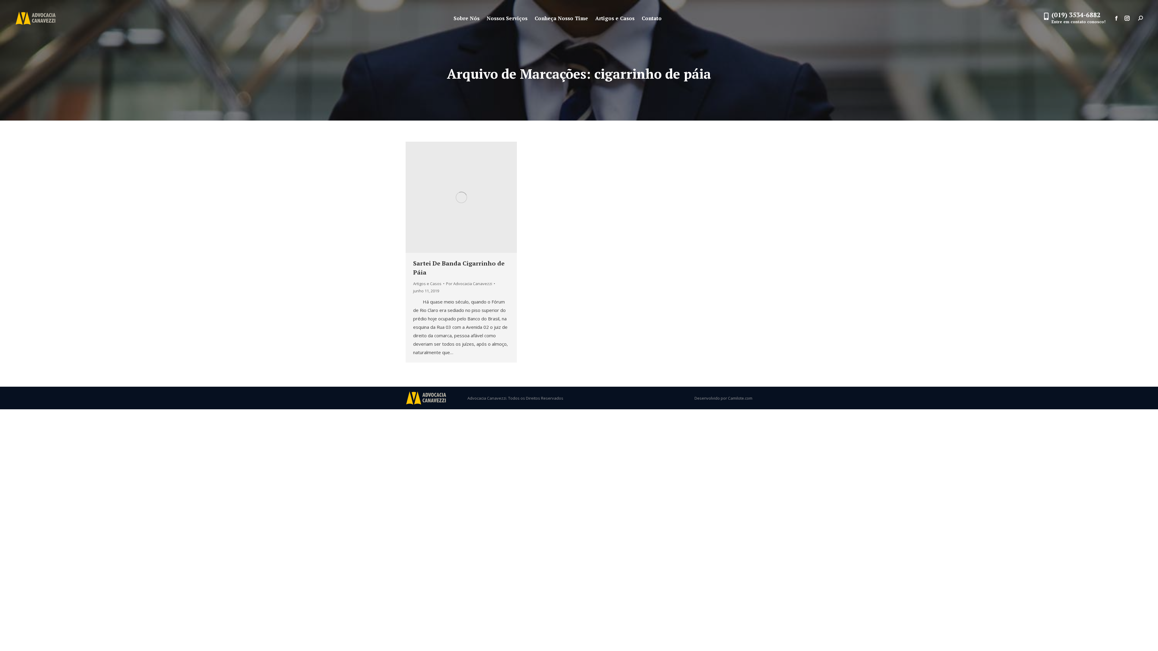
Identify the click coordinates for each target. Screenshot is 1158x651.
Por (469, 283)
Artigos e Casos (427, 283)
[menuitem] (466, 18)
